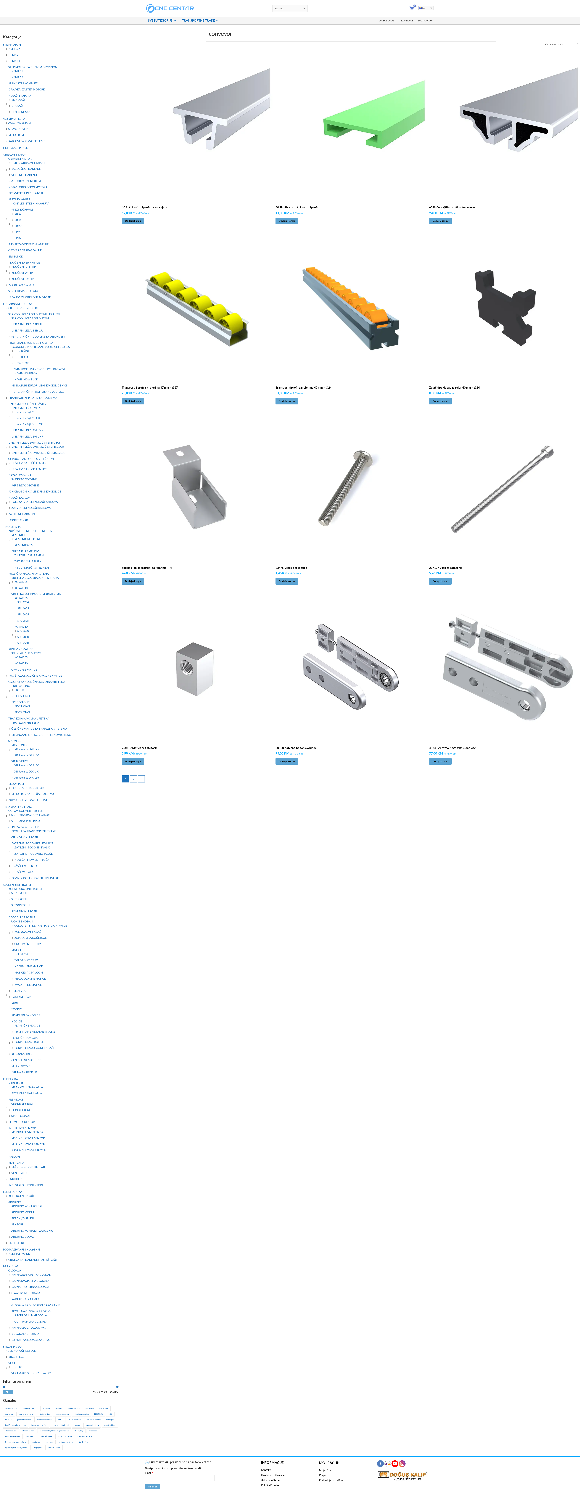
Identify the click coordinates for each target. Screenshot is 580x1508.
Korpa (322, 1475)
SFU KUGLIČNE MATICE (26, 653)
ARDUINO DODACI (23, 1236)
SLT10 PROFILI (20, 905)
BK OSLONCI (22, 690)
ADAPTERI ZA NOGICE (25, 1015)
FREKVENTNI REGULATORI (25, 193)
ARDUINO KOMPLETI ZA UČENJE (32, 1230)
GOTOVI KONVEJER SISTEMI (26, 810)
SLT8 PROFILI (19, 899)
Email (149, 1472)
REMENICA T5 (23, 545)
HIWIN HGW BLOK (26, 379)
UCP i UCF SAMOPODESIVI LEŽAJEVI (31, 458)
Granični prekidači (22, 1103)
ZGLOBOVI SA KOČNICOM (31, 937)
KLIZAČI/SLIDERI (22, 1054)
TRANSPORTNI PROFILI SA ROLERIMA (32, 397)
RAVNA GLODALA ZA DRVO (28, 1327)
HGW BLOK (21, 363)
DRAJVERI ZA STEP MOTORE (26, 89)
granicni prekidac (24, 1419)
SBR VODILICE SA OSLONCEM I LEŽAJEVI (34, 314)
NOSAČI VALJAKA (22, 872)
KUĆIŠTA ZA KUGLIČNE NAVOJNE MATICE (35, 675)
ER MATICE (15, 256)
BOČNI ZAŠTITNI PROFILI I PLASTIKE (35, 878)
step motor (30, 1436)
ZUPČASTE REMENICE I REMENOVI (30, 531)
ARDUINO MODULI (23, 1212)
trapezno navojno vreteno (15, 1442)
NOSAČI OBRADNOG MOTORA (27, 187)
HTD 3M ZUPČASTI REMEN (31, 567)
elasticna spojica (62, 1414)
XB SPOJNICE (19, 761)
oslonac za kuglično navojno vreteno (54, 1431)
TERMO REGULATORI (22, 1121)
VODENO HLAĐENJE (24, 175)
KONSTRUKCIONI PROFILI (25, 888)
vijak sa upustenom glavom (16, 1447)
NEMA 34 (14, 61)
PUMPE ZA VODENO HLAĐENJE (28, 244)
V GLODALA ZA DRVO (25, 1333)
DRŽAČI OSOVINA (19, 475)
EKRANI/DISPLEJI (22, 1218)
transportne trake (84, 1436)
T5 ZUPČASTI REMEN (28, 561)
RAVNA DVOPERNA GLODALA (30, 1280)
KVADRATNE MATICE (28, 984)
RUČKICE (17, 1003)
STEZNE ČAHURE (19, 199)
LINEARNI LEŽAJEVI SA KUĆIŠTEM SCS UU (37, 446)
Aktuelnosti (387, 20)
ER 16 (17, 219)
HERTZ (60, 1419)
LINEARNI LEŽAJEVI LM (26, 408)
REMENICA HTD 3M (27, 539)
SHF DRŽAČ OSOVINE (25, 485)
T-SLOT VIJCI (19, 990)
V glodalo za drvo (66, 1442)
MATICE (16, 950)
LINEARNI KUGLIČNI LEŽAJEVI (27, 404)
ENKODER (98, 1414)
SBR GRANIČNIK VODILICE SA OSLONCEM (38, 336)
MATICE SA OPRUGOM (28, 972)
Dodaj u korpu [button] (133, 220)
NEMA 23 (14, 54)
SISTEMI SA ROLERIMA (25, 821)
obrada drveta (10, 1431)
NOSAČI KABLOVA (19, 497)
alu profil (46, 1408)
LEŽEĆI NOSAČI (21, 112)
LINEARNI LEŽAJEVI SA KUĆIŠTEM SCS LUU (38, 452)
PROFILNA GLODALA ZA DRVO (30, 1311)
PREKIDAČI (15, 1099)
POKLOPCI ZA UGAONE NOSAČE (34, 1047)
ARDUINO (14, 1202)
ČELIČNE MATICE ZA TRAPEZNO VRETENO (39, 728)
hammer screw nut (44, 1419)
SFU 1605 (23, 608)
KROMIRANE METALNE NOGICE (34, 1031)
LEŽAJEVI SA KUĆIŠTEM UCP (29, 463)
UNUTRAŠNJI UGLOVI (28, 944)
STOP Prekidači (20, 1115)
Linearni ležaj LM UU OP (28, 424)
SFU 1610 (23, 630)
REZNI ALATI (11, 1266)
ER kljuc (8, 1419)
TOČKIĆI (17, 1009)
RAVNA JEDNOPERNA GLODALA (31, 1274)
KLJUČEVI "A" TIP (22, 272)
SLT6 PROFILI (19, 893)
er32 (110, 1414)
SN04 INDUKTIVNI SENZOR (28, 1150)
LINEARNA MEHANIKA (17, 304)
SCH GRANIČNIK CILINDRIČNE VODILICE (34, 491)
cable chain (103, 1408)
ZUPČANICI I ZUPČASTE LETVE (28, 800)
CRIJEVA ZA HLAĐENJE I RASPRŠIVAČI (32, 1259)
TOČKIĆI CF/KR (18, 520)
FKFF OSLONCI (20, 702)
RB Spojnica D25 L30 (26, 755)
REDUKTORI (16, 135)
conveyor (9, 1414)
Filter (8, 1392)
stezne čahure (46, 1436)
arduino (58, 1408)
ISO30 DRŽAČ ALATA (21, 285)
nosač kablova (110, 1425)
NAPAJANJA (15, 1083)
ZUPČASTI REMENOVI (25, 551)
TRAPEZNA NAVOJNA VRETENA (28, 718)
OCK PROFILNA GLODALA (30, 1321)
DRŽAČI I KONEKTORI (25, 865)
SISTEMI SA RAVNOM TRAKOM (30, 814)
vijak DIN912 (83, 1442)
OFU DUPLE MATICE (24, 669)
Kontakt (407, 20)
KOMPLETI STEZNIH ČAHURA (30, 203)
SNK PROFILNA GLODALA (30, 1315)
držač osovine (44, 1414)
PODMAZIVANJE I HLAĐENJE (21, 1249)
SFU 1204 (23, 602)
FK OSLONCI (22, 706)
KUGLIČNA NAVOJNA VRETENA (28, 573)
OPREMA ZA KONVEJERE (24, 827)
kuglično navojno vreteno (15, 1425)
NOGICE (16, 1021)
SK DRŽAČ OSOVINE (24, 479)
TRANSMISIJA (12, 526)
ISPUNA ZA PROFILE (24, 1072)
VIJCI (11, 1363)
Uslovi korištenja (270, 1480)
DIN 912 (16, 1367)
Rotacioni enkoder (12, 1436)
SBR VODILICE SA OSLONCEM (30, 318)
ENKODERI (15, 1179)
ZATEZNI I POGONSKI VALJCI (32, 847)
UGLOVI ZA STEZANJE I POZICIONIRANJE (40, 925)
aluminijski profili (30, 1408)
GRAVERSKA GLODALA (25, 1293)
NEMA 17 (14, 48)
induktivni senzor (94, 1419)
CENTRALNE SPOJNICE (26, 1060)
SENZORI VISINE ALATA (23, 291)
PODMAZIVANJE (19, 1253)
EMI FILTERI (16, 1242)
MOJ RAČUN (425, 20)
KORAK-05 (20, 581)
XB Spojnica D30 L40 (26, 771)
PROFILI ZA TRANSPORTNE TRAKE (33, 831)
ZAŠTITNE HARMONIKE (23, 514)
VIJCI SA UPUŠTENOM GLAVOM (31, 1373)
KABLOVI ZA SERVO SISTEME (26, 141)
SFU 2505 (23, 620)
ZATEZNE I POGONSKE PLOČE (33, 853)
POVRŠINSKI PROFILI (24, 911)
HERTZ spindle (75, 1419)
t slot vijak (36, 1442)
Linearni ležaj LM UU (26, 412)
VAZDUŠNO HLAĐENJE (26, 168)
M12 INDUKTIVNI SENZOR (28, 1144)
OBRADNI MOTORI (15, 154)
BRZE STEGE (16, 1356)
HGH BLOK (21, 357)
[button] (174, 20)
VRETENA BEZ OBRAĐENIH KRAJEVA (35, 577)
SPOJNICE (14, 740)
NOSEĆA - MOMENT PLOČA (31, 859)
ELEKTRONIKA (12, 1191)
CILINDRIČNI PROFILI (25, 837)
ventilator (49, 1442)
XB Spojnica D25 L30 (26, 765)
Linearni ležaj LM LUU (27, 418)
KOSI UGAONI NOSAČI (28, 931)
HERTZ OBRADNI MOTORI (28, 162)
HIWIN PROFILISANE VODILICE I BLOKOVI (38, 369)
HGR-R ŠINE (22, 350)
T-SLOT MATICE (24, 954)
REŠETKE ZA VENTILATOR (28, 1166)
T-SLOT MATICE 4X (26, 960)
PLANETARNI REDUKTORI (28, 787)
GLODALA (14, 1270)
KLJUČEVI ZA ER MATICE (24, 262)
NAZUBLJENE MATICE (28, 966)
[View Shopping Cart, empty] (411, 8)
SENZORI (17, 1224)
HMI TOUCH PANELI (16, 147)
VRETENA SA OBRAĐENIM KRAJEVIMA (36, 594)
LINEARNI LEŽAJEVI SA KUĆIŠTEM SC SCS (34, 442)
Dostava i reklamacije (273, 1475)
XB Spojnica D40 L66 (26, 777)
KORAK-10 (20, 588)
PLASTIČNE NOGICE (27, 1025)
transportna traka (65, 1436)
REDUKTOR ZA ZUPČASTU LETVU (32, 793)
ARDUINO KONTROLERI (26, 1206)
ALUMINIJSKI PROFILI (17, 884)
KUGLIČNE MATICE (20, 649)
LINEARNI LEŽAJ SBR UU (26, 324)
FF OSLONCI (22, 712)
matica (77, 1425)
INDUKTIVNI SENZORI (22, 1128)
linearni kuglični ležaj (60, 1425)
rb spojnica (93, 1431)
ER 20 (17, 225)
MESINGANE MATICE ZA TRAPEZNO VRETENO (41, 734)
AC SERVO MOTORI (15, 118)
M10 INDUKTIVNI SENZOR (28, 1138)
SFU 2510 (23, 643)
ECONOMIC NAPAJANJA (26, 1093)
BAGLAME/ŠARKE (22, 997)
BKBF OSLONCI (21, 685)
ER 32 (17, 238)
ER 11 (17, 213)
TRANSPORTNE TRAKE (198, 20)
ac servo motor (11, 1408)
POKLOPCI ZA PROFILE (29, 1041)
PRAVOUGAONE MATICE (30, 978)
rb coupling (78, 1431)
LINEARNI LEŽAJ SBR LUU (27, 330)
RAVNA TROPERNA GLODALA (30, 1286)
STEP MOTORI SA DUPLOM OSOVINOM (33, 67)
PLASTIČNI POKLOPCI (25, 1037)
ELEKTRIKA (10, 1079)
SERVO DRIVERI (18, 128)
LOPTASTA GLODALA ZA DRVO (30, 1339)
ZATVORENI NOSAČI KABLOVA (31, 507)
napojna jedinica (92, 1425)
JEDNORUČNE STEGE (22, 1350)
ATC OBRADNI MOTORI (26, 181)
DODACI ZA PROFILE (21, 917)
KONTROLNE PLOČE (21, 1195)
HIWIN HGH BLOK (25, 373)
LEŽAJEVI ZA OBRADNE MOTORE (29, 297)
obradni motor (28, 1431)
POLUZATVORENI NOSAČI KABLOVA (34, 501)
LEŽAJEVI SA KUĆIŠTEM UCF (29, 469)
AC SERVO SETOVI (19, 122)
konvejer (110, 1419)
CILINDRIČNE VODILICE (23, 308)
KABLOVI (14, 1156)
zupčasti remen (54, 1447)
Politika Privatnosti (272, 1485)
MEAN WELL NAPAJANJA (27, 1087)
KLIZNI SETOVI (20, 1066)
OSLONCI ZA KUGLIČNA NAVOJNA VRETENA (36, 681)
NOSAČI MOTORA (19, 95)
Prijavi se (152, 1486)
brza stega (89, 1408)
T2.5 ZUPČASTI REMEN (29, 555)
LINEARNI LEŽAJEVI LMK (27, 430)
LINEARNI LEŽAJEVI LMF (27, 436)
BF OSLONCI (22, 696)
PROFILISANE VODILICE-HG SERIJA (30, 342)
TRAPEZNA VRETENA (25, 722)
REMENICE (18, 535)
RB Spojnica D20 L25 (26, 749)
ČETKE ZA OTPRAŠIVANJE (25, 250)
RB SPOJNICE (19, 745)
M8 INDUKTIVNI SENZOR (27, 1132)
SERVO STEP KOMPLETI (23, 83)
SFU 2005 (23, 614)
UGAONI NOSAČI (22, 921)
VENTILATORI (17, 1162)
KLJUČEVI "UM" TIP (23, 266)
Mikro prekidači (20, 1109)
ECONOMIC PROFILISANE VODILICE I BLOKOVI (41, 346)
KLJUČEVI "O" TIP (22, 278)
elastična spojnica (81, 1414)
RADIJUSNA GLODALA (25, 1299)
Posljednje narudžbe (331, 1480)
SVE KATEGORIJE (160, 20)
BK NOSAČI (18, 99)
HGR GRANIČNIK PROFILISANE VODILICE (37, 391)
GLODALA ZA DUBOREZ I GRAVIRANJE (35, 1305)
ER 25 (17, 232)
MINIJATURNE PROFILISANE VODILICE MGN (39, 385)
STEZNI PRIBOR (13, 1346)
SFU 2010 (23, 637)
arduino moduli (74, 1408)
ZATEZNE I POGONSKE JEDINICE (32, 843)
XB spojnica (37, 1447)
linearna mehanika (38, 1425)
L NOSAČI (17, 105)
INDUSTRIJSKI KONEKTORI (25, 1185)
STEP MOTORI (12, 44)
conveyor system (26, 1414)
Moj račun (325, 1470)
